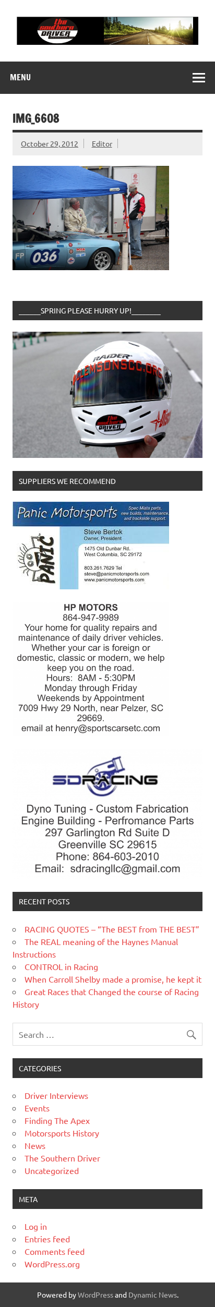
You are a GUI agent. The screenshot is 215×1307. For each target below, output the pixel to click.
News (35, 1145)
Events (37, 1108)
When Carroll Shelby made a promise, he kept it (113, 979)
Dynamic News (152, 1294)
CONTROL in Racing (61, 966)
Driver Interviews (56, 1095)
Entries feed (47, 1238)
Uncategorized (52, 1170)
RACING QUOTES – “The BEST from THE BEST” (112, 929)
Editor (102, 143)
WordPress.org (52, 1263)
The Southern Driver (62, 1158)
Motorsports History (62, 1133)
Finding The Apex (57, 1120)
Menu (20, 77)
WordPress (95, 1294)
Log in (36, 1226)
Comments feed (55, 1251)
